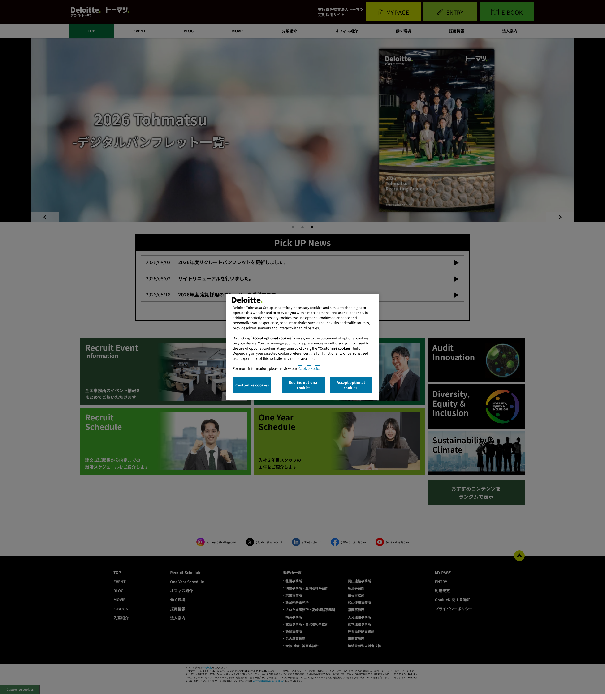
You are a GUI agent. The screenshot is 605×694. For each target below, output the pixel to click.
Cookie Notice (309, 368)
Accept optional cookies (351, 385)
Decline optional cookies (304, 385)
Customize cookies (252, 384)
